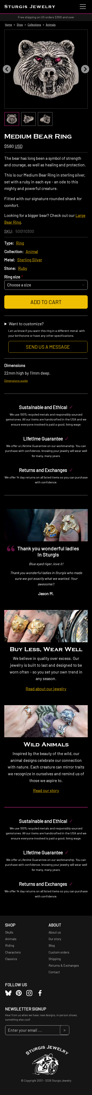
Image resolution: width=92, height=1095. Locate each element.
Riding (9, 945)
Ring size (12, 276)
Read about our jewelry (46, 688)
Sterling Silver (29, 259)
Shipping (55, 959)
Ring (20, 243)
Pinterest (19, 993)
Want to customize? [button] (46, 335)
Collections (34, 24)
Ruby (22, 268)
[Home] (46, 1059)
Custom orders (59, 952)
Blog (52, 945)
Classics (11, 959)
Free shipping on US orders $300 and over (46, 17)
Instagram (29, 993)
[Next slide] (85, 69)
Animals (51, 24)
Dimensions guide (16, 380)
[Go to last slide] (7, 69)
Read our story (46, 790)
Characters (13, 952)
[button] (12, 119)
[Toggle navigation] (82, 6)
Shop (20, 24)
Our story (55, 939)
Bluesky (8, 993)
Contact (54, 972)
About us (55, 932)
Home (8, 24)
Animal (32, 251)
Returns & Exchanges (64, 965)
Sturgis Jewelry (30, 6)
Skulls (9, 932)
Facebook (40, 993)
